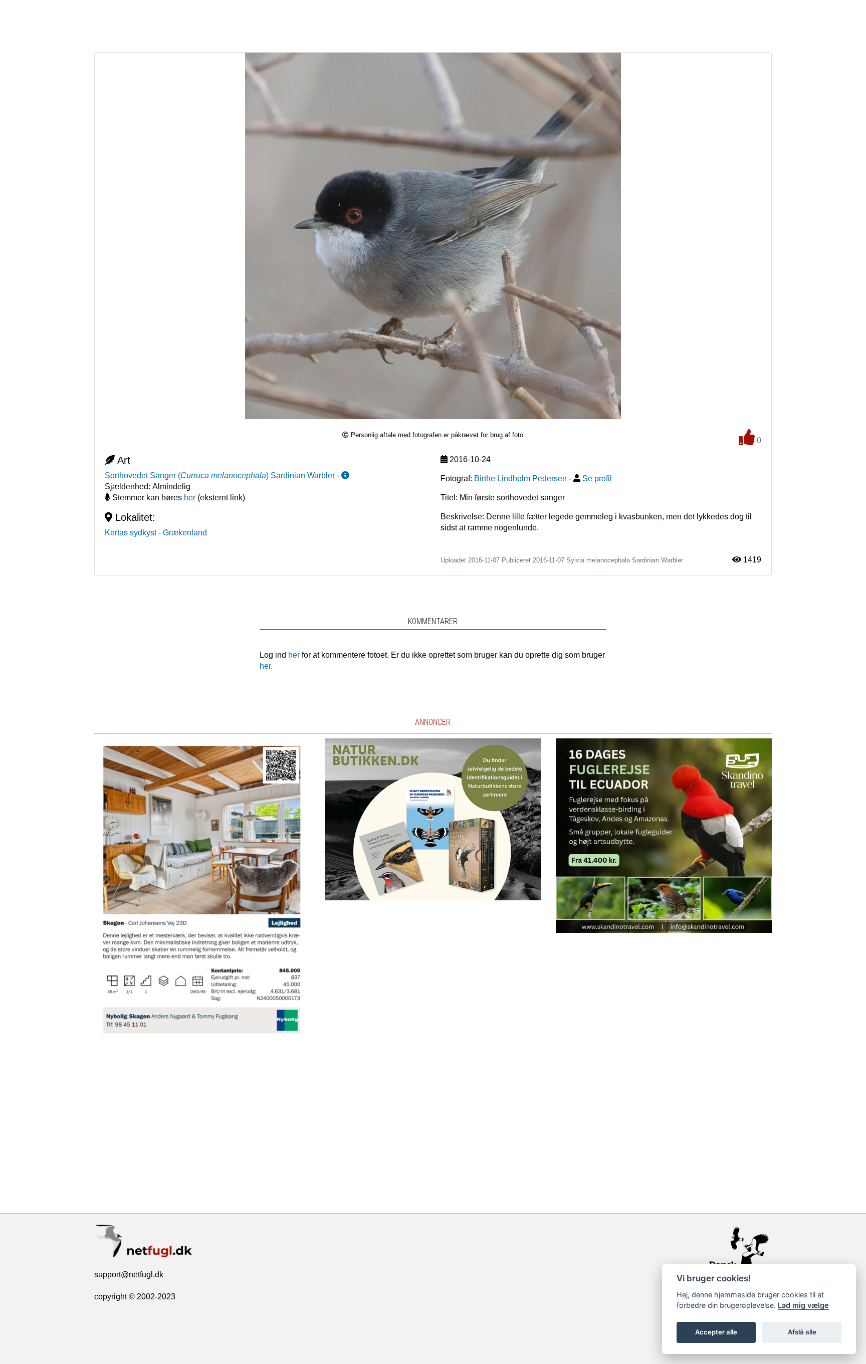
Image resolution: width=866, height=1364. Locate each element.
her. (266, 666)
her (189, 497)
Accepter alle (716, 1332)
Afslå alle (802, 1332)
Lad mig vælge (803, 1305)
